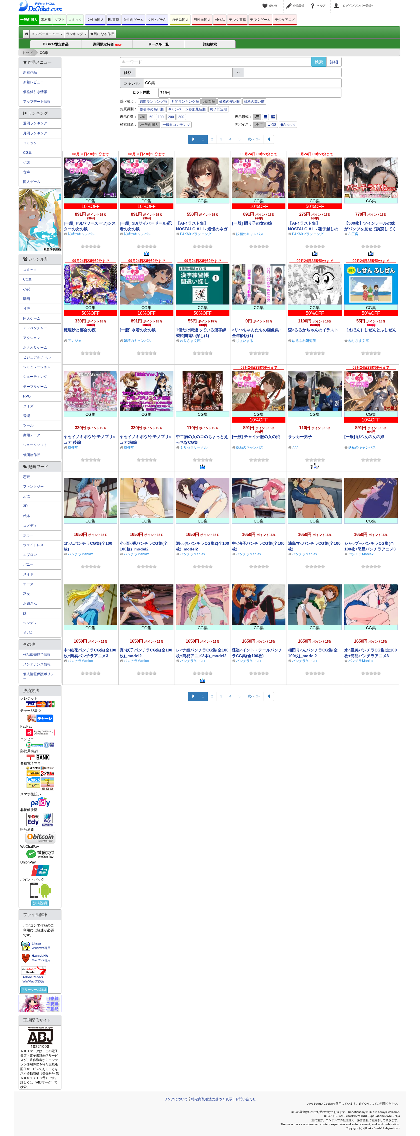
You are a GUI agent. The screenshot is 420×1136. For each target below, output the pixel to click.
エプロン (30, 555)
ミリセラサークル (193, 447)
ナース (28, 584)
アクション (31, 338)
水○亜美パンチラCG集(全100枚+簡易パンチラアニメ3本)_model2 (370, 656)
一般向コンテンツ (176, 125)
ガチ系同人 (180, 20)
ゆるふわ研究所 (304, 341)
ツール (28, 425)
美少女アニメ (285, 20)
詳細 (334, 62)
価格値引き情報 (35, 92)
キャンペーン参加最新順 (187, 109)
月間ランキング (35, 133)
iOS (273, 125)
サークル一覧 (158, 44)
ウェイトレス (33, 545)
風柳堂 (73, 447)
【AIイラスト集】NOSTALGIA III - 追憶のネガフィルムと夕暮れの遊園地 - (201, 229)
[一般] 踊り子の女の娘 (252, 223)
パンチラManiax (80, 554)
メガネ (28, 633)
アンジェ (74, 341)
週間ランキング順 (153, 102)
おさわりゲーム (35, 348)
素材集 (46, 20)
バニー (28, 564)
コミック (75, 20)
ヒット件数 (141, 92)
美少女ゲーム (260, 20)
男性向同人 (202, 20)
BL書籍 (113, 20)
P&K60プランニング (195, 234)
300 (181, 117)
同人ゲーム (31, 182)
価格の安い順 (229, 102)
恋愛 (26, 477)
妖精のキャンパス (81, 234)
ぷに (26, 496)
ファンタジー (33, 487)
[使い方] (265, 2)
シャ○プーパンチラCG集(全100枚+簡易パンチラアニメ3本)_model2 (370, 549)
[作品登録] (289, 2)
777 (295, 447)
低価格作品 (31, 455)
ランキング (75, 34)
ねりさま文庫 (190, 341)
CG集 (27, 153)
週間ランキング (35, 123)
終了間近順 (218, 109)
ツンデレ (30, 623)
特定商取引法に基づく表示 (211, 1099)
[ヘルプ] (313, 2)
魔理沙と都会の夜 (80, 330)
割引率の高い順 (152, 109)
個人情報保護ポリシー (38, 676)
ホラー (28, 535)
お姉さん (30, 604)
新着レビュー (33, 82)
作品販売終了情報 (37, 655)
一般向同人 (28, 20)
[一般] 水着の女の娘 (138, 330)
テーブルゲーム (35, 387)
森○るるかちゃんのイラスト (313, 330)
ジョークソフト (35, 445)
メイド (28, 574)
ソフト (60, 20)
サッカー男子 (300, 436)
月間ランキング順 (185, 102)
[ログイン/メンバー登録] (337, 2)
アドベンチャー (35, 328)
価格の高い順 (254, 102)
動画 (26, 299)
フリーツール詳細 (34, 989)
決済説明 (40, 903)
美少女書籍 (237, 20)
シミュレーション (37, 367)
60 (151, 117)
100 (161, 117)
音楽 (26, 416)
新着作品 (30, 72)
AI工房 (353, 234)
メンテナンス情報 (37, 664)
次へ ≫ (254, 139)
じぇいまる (244, 341)
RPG (27, 396)
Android (289, 125)
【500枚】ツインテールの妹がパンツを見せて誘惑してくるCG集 (370, 229)
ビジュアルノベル (37, 357)
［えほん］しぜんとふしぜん (370, 330)
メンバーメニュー (45, 34)
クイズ (28, 406)
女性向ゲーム (133, 20)
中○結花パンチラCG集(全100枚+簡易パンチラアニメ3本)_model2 (90, 656)
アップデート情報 (37, 102)
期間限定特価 (107, 44)
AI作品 (220, 20)
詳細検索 (210, 44)
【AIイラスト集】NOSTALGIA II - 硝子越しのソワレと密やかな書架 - (313, 229)
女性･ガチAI (157, 20)
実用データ (31, 435)
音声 (26, 172)
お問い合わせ (245, 1099)
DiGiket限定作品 (56, 44)
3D (25, 506)
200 (171, 117)
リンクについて (176, 1099)
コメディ (30, 526)
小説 (26, 162)
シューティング (35, 377)
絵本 (26, 516)
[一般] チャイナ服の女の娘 (256, 436)
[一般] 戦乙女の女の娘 (364, 436)
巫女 (26, 594)
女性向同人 (95, 20)
